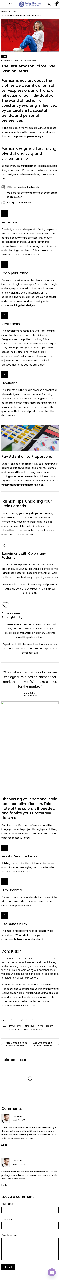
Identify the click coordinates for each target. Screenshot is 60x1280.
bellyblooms (30, 60)
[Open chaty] (52, 1272)
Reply (4, 1144)
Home (4, 11)
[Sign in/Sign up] (49, 4)
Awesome (16, 1025)
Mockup (30, 1025)
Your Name (7, 1203)
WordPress (38, 1029)
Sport (14, 11)
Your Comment (9, 1235)
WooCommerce (19, 1029)
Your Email (7, 1219)
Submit (8, 1267)
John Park (17, 1116)
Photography (46, 1025)
